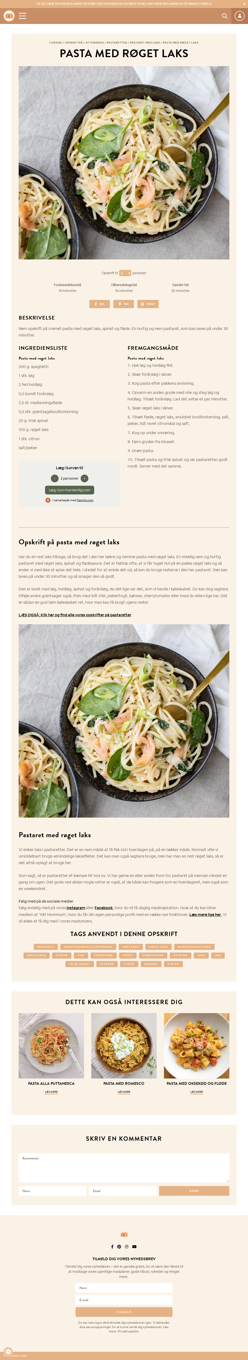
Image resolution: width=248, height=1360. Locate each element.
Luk (241, 1253)
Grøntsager (153, 955)
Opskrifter (74, 42)
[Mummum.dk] (124, 1234)
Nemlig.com (85, 500)
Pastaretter (117, 42)
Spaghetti (45, 947)
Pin (126, 304)
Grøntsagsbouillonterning (88, 947)
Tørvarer (130, 947)
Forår (129, 964)
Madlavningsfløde (194, 947)
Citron (62, 955)
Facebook (104, 907)
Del (102, 304)
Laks (201, 955)
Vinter (173, 964)
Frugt (128, 955)
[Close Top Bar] (244, 3)
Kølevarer (36, 955)
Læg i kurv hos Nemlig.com (69, 490)
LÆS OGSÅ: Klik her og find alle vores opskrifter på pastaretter (75, 614)
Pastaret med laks (145, 42)
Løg (218, 955)
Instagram (76, 907)
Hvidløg (180, 955)
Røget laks (158, 947)
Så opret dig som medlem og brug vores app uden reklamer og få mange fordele (124, 4)
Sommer (151, 964)
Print (151, 304)
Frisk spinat (79, 964)
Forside (55, 42)
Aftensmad (95, 42)
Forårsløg (103, 955)
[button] (8, 1351)
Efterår (107, 964)
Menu (22, 16)
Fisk (81, 955)
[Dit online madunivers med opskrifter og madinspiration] (9, 15)
